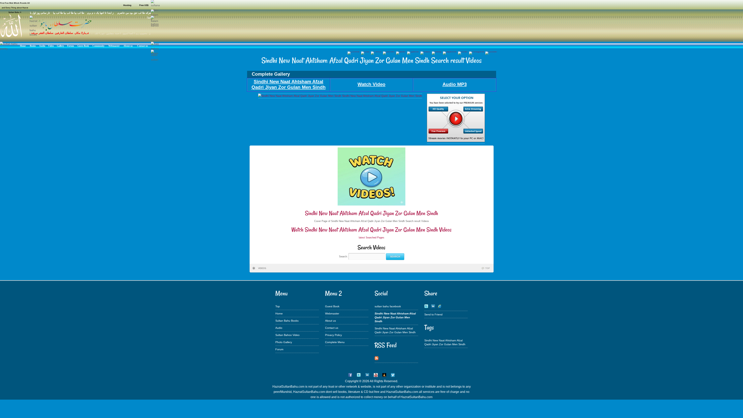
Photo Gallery (283, 342)
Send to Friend (433, 314)
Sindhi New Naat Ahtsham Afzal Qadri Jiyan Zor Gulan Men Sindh (371, 213)
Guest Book (332, 306)
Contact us (331, 327)
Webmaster (332, 313)
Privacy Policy (333, 335)
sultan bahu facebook (388, 306)
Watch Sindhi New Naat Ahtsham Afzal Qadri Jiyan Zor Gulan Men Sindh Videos (371, 230)
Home (279, 313)
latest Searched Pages (371, 237)
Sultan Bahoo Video (287, 335)
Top (277, 306)
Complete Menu (335, 342)
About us (330, 320)
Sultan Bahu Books (287, 320)
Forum (279, 349)
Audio (278, 327)
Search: (343, 256)
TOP (487, 268)
